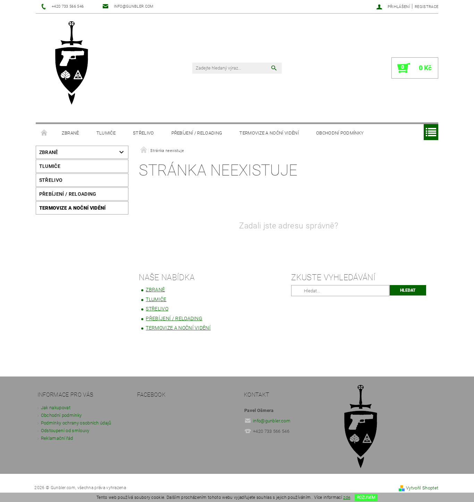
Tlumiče (106, 133)
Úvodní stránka (44, 133)
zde (346, 497)
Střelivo (143, 133)
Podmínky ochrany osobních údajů (76, 423)
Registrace (426, 7)
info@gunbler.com (271, 420)
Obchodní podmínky (340, 133)
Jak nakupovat (55, 407)
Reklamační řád (57, 438)
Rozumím (366, 497)
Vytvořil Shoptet (422, 488)
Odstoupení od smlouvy (65, 430)
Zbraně (70, 133)
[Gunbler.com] (74, 64)
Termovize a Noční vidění (269, 133)
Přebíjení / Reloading (196, 133)
